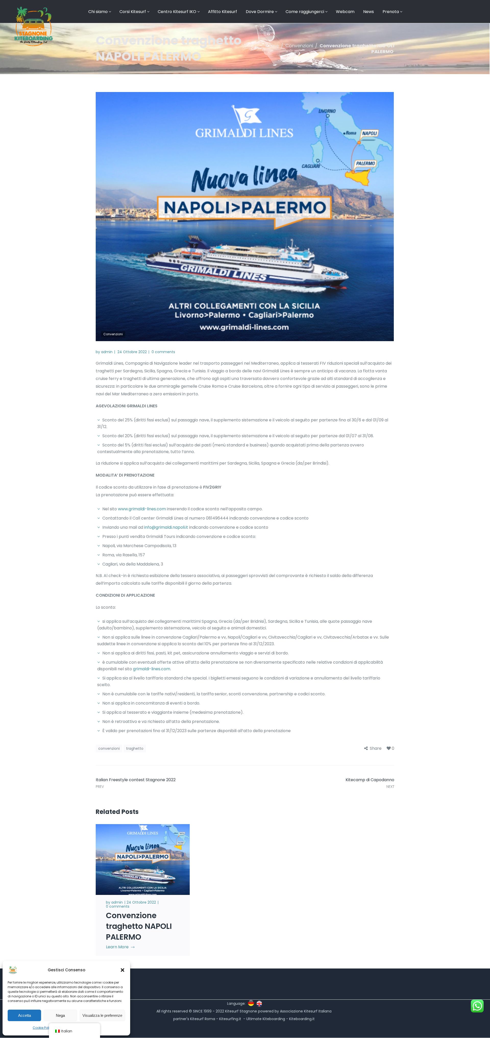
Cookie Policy (43, 1027)
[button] (122, 970)
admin (107, 351)
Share (376, 748)
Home (272, 45)
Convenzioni (299, 45)
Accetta (24, 1015)
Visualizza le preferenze (102, 1015)
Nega (60, 1015)
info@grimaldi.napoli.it (166, 527)
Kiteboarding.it (302, 1018)
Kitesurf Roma (202, 1018)
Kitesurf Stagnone (241, 1011)
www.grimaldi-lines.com (142, 509)
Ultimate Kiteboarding (265, 1018)
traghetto (134, 748)
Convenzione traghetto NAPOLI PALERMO (139, 926)
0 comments (163, 351)
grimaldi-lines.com (151, 669)
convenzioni (109, 748)
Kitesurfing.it (230, 1018)
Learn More (117, 947)
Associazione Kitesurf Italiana (306, 1011)
